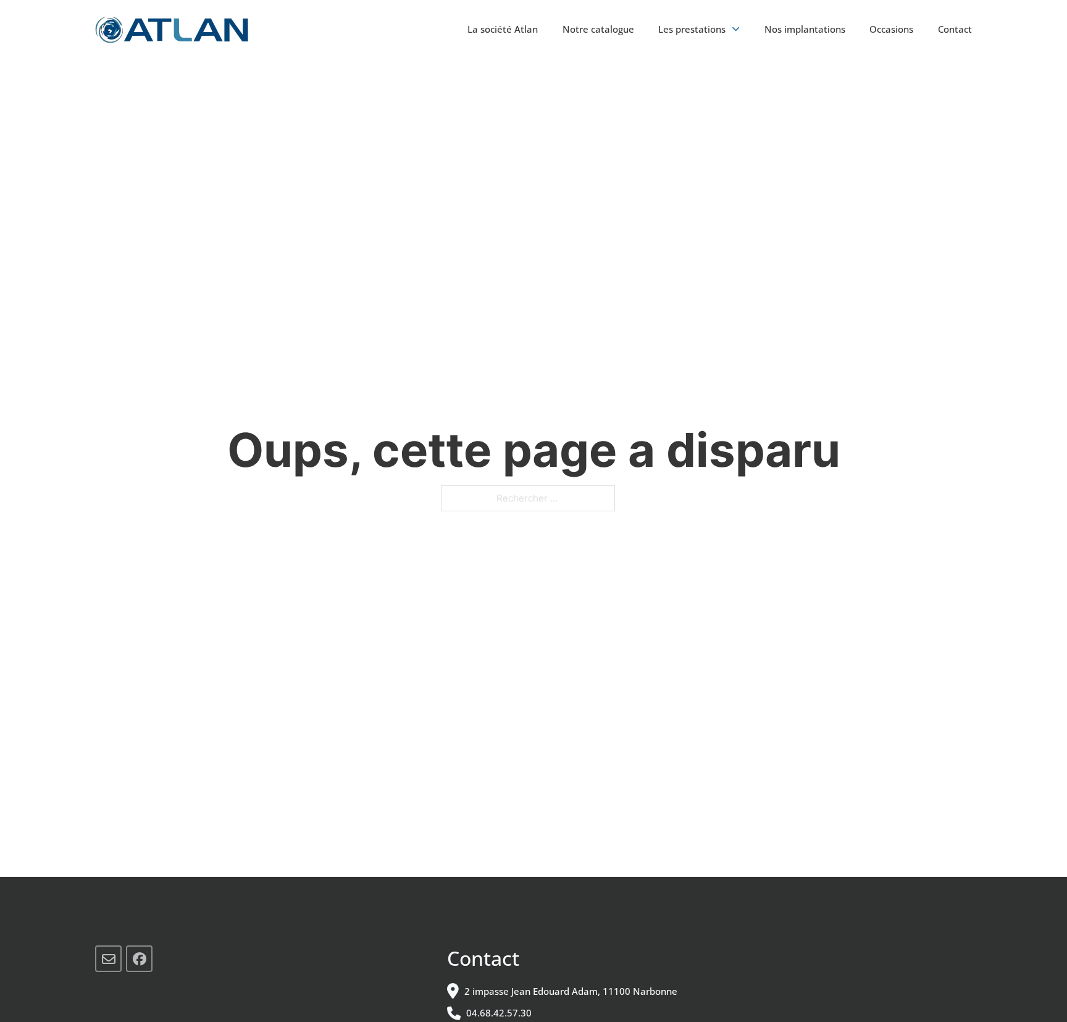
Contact (955, 29)
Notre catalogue (598, 29)
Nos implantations (804, 29)
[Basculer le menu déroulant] (736, 29)
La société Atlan (502, 29)
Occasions (891, 29)
